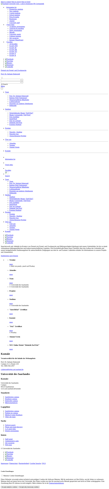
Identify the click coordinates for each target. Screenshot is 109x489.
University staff (14, 23)
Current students (14, 13)
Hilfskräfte (12, 105)
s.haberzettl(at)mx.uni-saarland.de (12, 369)
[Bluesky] (8, 63)
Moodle (12, 32)
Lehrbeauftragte (14, 102)
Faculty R (12, 55)
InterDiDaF (13, 119)
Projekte (8, 128)
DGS (44, 463)
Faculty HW (13, 46)
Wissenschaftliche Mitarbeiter (19, 100)
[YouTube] (9, 61)
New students (14, 11)
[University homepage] (17, 4)
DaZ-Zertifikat (14, 117)
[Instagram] (9, 65)
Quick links (10, 25)
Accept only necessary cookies (29, 487)
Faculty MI (13, 50)
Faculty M (12, 48)
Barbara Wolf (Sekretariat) (18, 98)
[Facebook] (9, 59)
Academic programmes (17, 26)
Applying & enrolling (16, 28)
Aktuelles (12, 143)
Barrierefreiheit (24, 463)
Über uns (8, 139)
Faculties (10, 42)
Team (7, 92)
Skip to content (6, 2)
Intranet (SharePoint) (16, 40)
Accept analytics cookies (9, 487)
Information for (11, 7)
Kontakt (8, 151)
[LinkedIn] (9, 67)
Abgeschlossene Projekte (17, 136)
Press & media (14, 17)
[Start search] (22, 80)
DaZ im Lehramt (15, 121)
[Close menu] (2, 88)
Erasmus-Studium (15, 124)
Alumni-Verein (14, 147)
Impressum (4, 463)
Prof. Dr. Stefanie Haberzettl (18, 96)
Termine (12, 145)
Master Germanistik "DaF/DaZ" (20, 115)
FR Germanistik (38, 4)
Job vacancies (14, 38)
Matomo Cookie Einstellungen (13, 476)
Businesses (13, 19)
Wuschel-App (14, 134)
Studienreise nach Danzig (9, 256)
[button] (4, 84)
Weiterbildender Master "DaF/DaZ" (21, 113)
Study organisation (15, 30)
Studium (8, 109)
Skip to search (16, 2)
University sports (15, 34)
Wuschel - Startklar (15, 132)
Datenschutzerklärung (56, 483)
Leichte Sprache (35, 463)
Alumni (11, 21)
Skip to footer (25, 2)
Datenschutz (13, 463)
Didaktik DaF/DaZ (15, 123)
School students (14, 15)
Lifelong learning (15, 36)
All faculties (13, 44)
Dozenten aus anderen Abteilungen (21, 104)
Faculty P (12, 53)
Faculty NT (13, 51)
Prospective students (16, 9)
